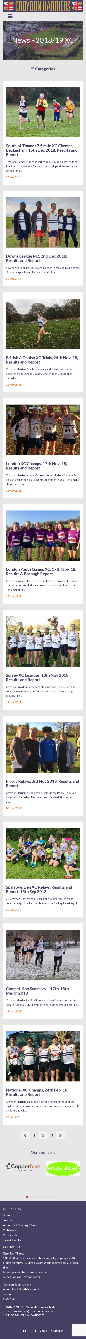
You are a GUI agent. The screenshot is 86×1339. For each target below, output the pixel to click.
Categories (44, 68)
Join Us (7, 1220)
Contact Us (10, 1235)
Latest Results (12, 1240)
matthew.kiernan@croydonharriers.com (30, 1311)
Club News (10, 1230)
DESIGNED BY (43, 1331)
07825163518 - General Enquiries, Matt (30, 1307)
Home (6, 1215)
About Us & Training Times (20, 1225)
